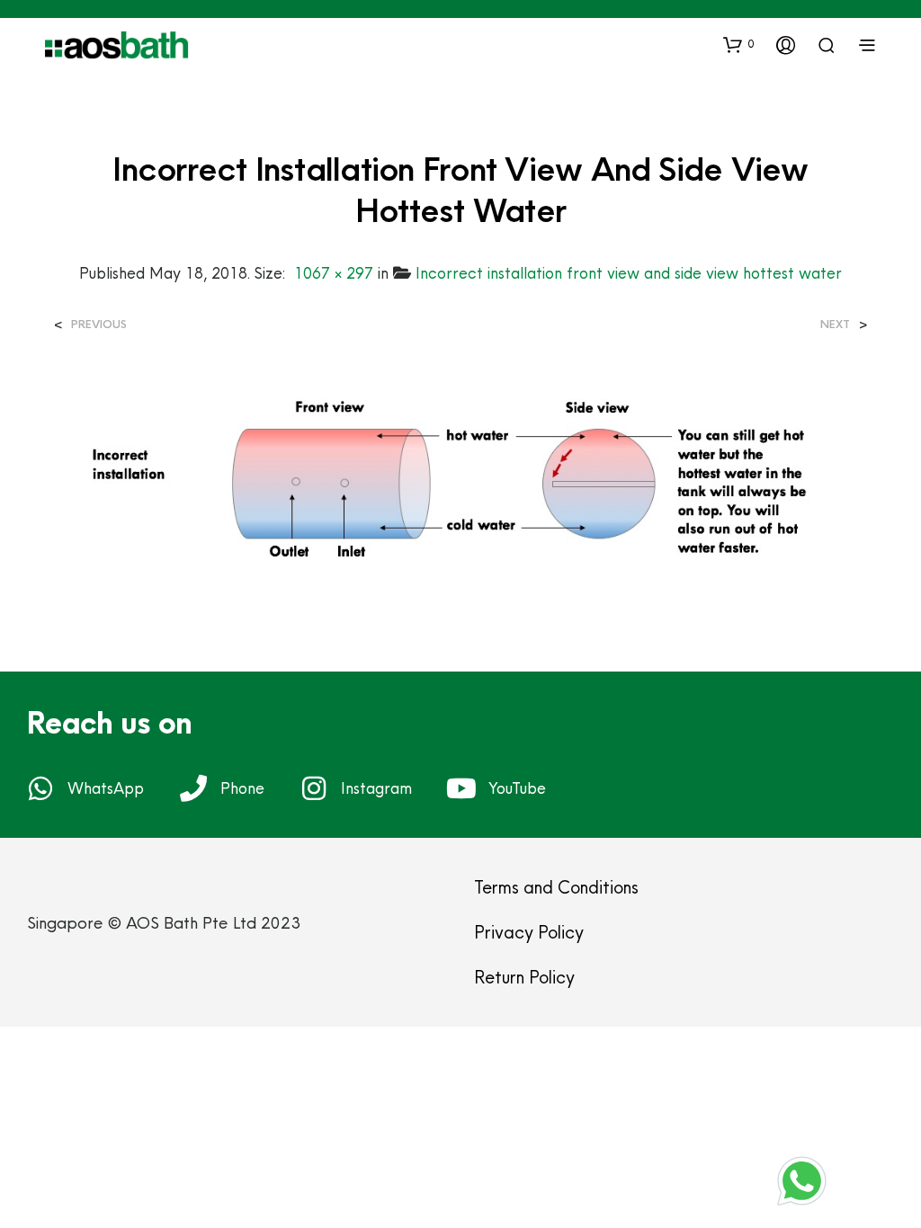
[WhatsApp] (40, 788)
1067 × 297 (333, 273)
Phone (242, 788)
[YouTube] (461, 788)
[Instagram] (313, 788)
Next (835, 324)
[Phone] (193, 788)
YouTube (517, 788)
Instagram (376, 788)
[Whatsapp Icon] (802, 1181)
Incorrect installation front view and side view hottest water (629, 273)
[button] (739, 44)
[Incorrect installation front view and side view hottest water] (460, 483)
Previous (99, 324)
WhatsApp (105, 788)
